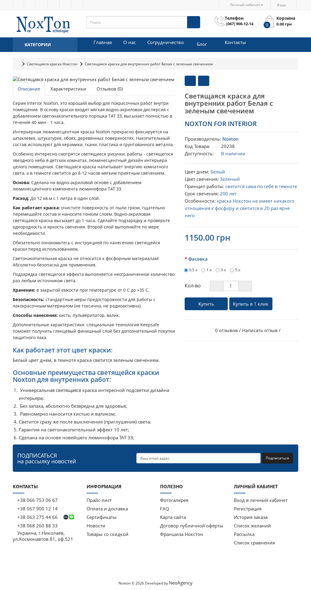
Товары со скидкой (107, 534)
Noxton (230, 139)
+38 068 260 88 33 (37, 526)
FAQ (164, 509)
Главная (103, 42)
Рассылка (244, 534)
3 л (223, 270)
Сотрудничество (165, 42)
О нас (129, 42)
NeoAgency (181, 583)
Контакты (235, 42)
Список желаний (252, 526)
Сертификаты (102, 517)
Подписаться (277, 458)
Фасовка (198, 259)
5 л (237, 270)
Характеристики (68, 89)
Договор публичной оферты (191, 526)
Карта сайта (173, 517)
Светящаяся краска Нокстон (52, 64)
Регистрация (247, 509)
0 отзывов (226, 330)
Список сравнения (254, 543)
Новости (96, 526)
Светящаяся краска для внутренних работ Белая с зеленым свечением (149, 64)
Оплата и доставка (107, 509)
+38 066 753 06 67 (37, 500)
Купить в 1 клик (250, 304)
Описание (29, 89)
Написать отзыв (260, 330)
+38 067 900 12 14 (37, 509)
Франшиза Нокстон (181, 534)
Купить (206, 304)
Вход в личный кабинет (261, 500)
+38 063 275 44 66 (37, 517)
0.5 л (193, 270)
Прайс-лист (99, 500)
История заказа (251, 517)
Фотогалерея (174, 500)
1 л (209, 270)
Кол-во (193, 285)
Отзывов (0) (110, 89)
